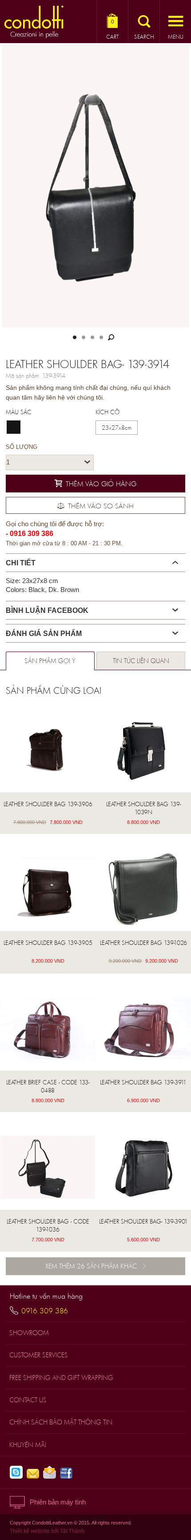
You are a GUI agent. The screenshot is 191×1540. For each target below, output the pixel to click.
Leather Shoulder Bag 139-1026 (143, 943)
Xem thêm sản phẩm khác (91, 1266)
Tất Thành (72, 1531)
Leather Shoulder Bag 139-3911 (143, 1082)
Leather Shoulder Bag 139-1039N (143, 808)
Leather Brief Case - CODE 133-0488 (47, 1086)
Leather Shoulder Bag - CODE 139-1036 (48, 1225)
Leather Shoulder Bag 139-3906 (48, 804)
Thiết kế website (30, 1531)
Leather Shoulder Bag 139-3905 (48, 943)
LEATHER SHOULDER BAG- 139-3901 (143, 1221)
